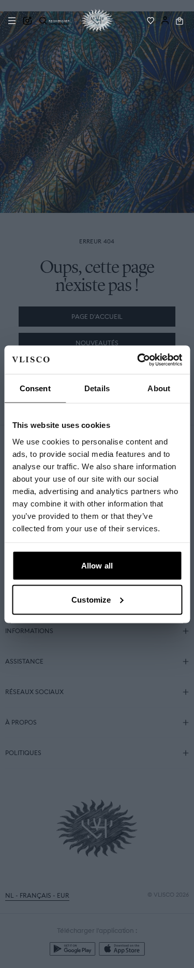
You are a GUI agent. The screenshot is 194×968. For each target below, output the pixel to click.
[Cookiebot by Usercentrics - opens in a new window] (138, 359)
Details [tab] (97, 388)
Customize (91, 599)
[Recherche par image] (27, 20)
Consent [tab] (35, 388)
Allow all (97, 565)
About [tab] (158, 388)
